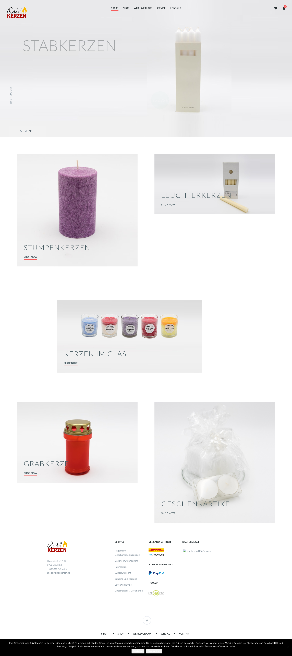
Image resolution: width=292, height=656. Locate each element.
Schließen (138, 651)
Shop (126, 8)
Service (160, 8)
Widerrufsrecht (123, 572)
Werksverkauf (143, 8)
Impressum (121, 566)
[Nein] (287, 647)
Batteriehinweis (123, 584)
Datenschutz (154, 651)
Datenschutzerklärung (126, 560)
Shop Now (30, 256)
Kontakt (175, 8)
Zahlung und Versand (126, 578)
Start (114, 8)
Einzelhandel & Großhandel (129, 590)
